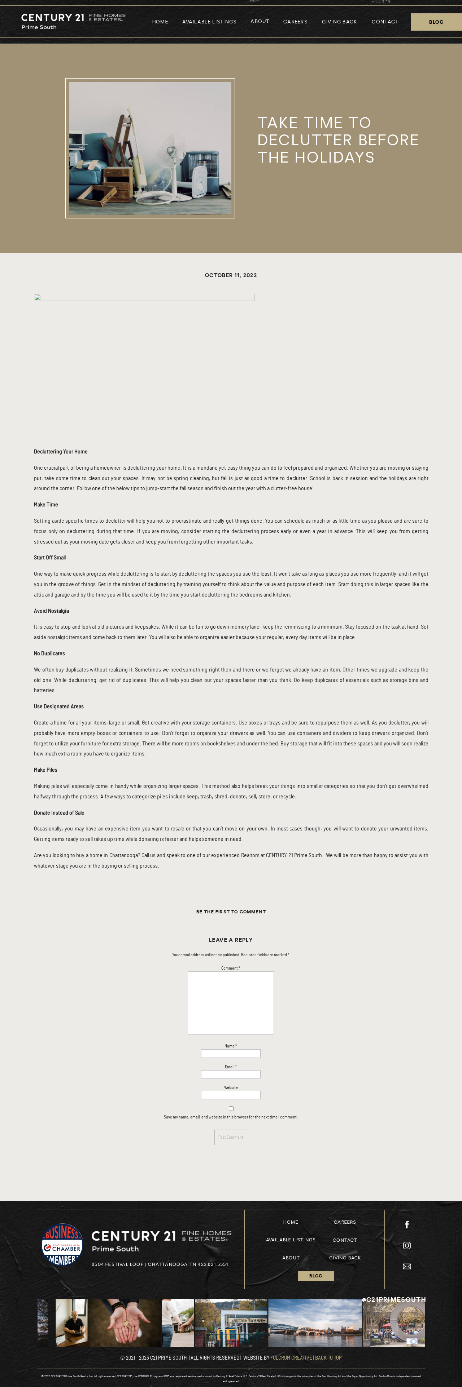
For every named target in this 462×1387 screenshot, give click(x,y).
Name (231, 1046)
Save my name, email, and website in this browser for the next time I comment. (231, 1117)
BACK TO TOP (328, 1358)
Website (231, 1087)
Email (231, 1067)
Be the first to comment (231, 912)
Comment (230, 968)
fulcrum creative (291, 1358)
